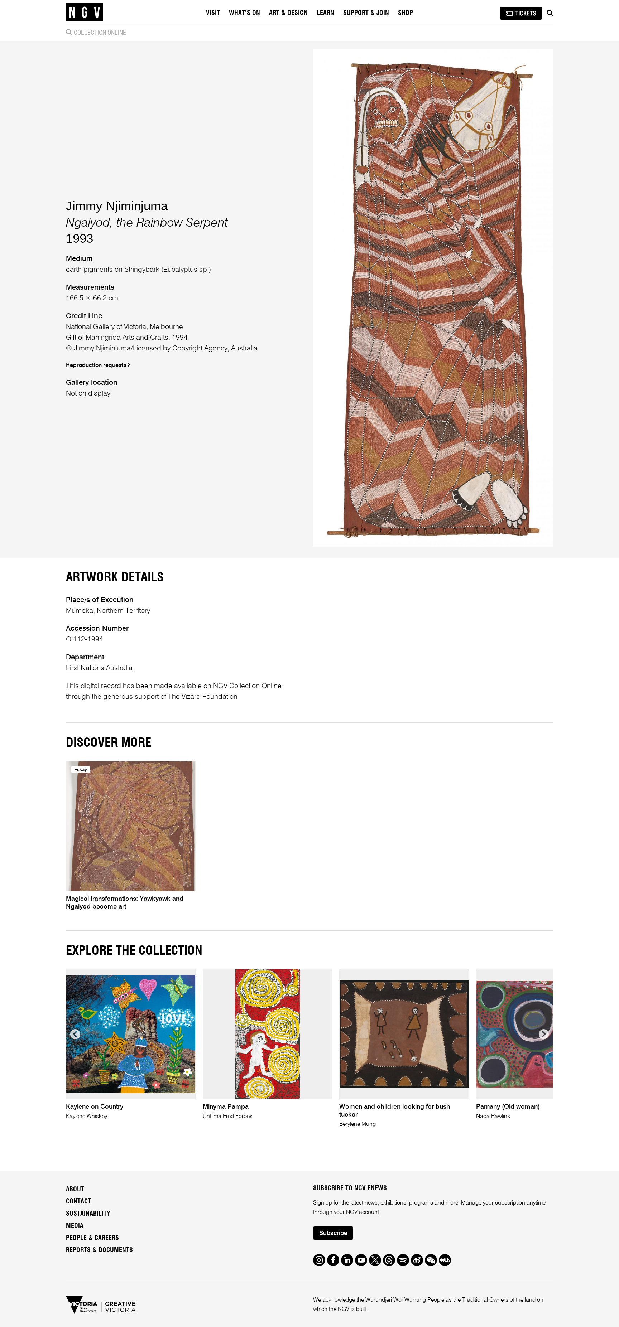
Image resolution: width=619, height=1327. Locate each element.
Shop (405, 13)
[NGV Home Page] (84, 12)
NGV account (362, 1212)
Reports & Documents (99, 1250)
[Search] (550, 13)
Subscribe (333, 1233)
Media (74, 1226)
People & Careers (92, 1238)
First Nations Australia (99, 668)
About (75, 1189)
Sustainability (88, 1214)
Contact (78, 1201)
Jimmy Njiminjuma (117, 206)
